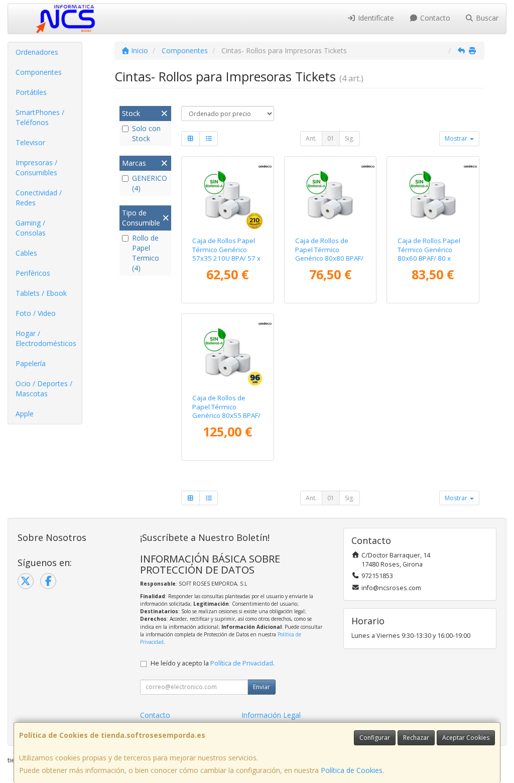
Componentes (39, 72)
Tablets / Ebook (41, 293)
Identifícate (375, 18)
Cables (26, 253)
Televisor (30, 142)
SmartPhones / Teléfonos (40, 117)
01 (330, 138)
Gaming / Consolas (31, 228)
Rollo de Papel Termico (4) (145, 253)
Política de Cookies (351, 770)
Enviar (261, 687)
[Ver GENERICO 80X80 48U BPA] (330, 195)
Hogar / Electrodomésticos (46, 338)
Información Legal (271, 715)
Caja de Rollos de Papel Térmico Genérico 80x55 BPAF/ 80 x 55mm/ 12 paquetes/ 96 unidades (226, 419)
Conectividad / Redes (39, 197)
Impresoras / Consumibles (36, 167)
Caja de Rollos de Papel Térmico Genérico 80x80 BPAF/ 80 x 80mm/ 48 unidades (329, 258)
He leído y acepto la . (213, 663)
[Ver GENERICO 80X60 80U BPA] (433, 195)
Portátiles (31, 92)
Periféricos (33, 273)
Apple (25, 413)
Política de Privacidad (241, 663)
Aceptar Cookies (465, 737)
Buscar (486, 18)
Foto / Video (36, 313)
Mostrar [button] (457, 138)
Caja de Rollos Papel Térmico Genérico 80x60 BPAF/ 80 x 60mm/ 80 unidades (429, 253)
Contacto (434, 18)
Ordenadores (37, 52)
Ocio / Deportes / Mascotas (44, 388)
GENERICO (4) (149, 183)
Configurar (374, 737)
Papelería (31, 363)
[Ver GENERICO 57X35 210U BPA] (228, 195)
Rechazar (416, 737)
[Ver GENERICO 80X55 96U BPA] (228, 352)
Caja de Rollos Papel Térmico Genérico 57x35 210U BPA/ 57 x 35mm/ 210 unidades (226, 253)
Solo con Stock (146, 133)
